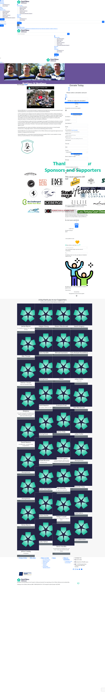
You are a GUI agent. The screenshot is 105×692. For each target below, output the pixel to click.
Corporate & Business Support (26, 13)
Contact (18, 21)
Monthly (76, 103)
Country (67, 150)
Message (67, 159)
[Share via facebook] (24, 84)
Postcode (67, 143)
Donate (19, 23)
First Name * (67, 116)
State (66, 147)
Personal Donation (77, 114)
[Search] (68, 34)
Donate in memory (23, 10)
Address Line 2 (68, 136)
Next (77, 106)
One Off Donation (23, 7)
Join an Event (22, 20)
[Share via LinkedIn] (27, 84)
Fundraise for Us (23, 18)
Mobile (66, 126)
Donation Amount (69, 230)
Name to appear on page (70, 156)
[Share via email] (26, 84)
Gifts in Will (22, 9)
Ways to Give (19, 5)
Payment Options (76, 168)
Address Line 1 (68, 133)
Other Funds (22, 12)
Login (19, 26)
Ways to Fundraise (66, 558)
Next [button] (77, 226)
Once (76, 102)
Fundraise (19, 17)
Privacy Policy (23, 558)
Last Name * (67, 120)
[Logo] (23, 2)
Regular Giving (23, 8)
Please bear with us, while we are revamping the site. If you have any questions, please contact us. (37, 28)
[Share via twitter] (25, 84)
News (18, 16)
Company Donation (77, 115)
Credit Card (71, 228)
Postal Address (71, 130)
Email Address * (68, 123)
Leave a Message (77, 153)
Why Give (19, 14)
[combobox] (76, 152)
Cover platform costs (69, 238)
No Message (77, 155)
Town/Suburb (68, 140)
